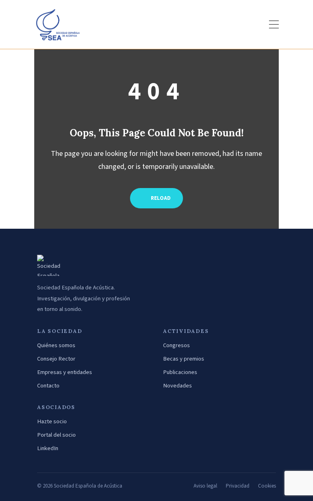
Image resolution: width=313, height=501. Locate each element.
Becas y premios (183, 358)
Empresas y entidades (64, 372)
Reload (160, 198)
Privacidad (237, 486)
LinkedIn (47, 448)
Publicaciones (180, 372)
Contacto (48, 385)
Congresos (176, 345)
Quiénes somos (56, 345)
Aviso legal (205, 486)
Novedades (177, 385)
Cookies (267, 486)
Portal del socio (56, 435)
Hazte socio (52, 421)
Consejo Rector (56, 358)
